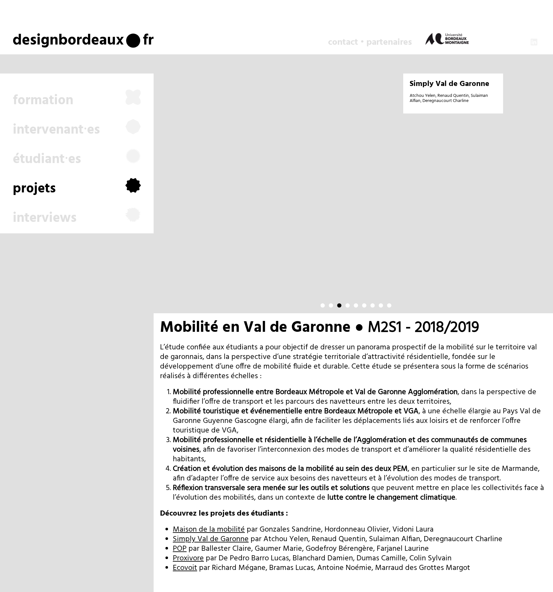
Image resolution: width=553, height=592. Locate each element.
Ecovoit (185, 568)
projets (34, 189)
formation (43, 101)
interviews (44, 218)
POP (180, 549)
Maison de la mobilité (209, 530)
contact (343, 42)
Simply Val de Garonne (449, 84)
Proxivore (188, 558)
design (36, 38)
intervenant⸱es (56, 130)
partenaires (389, 42)
